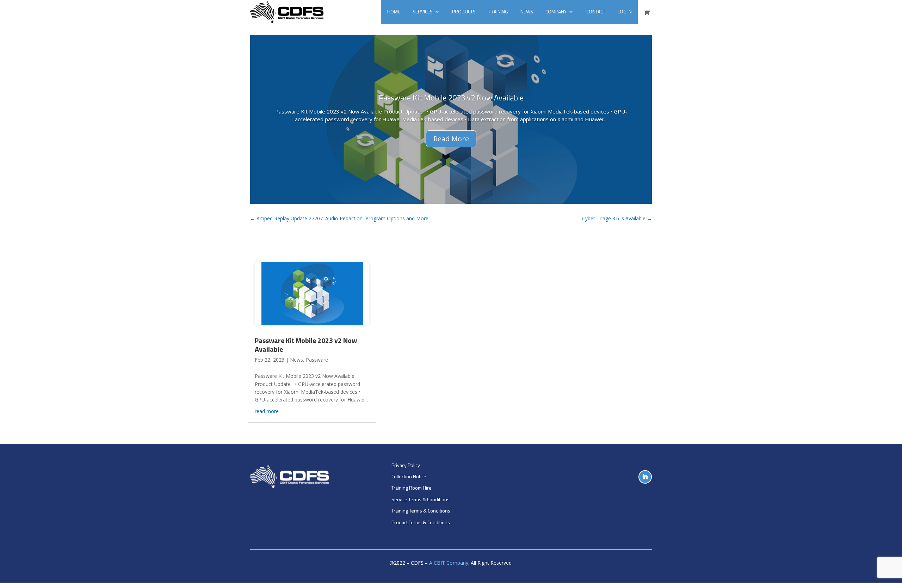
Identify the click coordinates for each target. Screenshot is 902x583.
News (526, 11)
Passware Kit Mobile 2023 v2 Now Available (451, 98)
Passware (317, 359)
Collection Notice (408, 476)
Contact (595, 11)
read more (267, 411)
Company (556, 11)
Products (464, 11)
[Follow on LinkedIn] (645, 477)
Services (423, 11)
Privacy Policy (405, 465)
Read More (451, 138)
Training (498, 11)
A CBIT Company (448, 562)
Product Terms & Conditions (420, 522)
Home (393, 11)
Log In (625, 11)
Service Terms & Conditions (420, 499)
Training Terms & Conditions (420, 510)
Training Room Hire (411, 487)
